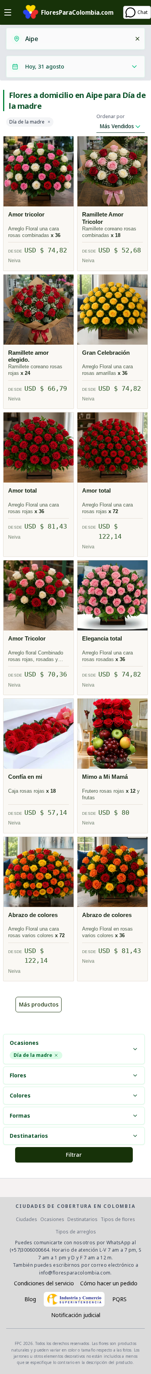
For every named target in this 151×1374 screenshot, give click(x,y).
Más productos (38, 1004)
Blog (30, 1299)
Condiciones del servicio (44, 1283)
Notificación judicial (75, 1315)
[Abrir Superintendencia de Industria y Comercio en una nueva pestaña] (74, 1299)
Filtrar (74, 1154)
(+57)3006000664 (30, 1250)
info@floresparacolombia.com (74, 1272)
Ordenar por (110, 116)
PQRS (119, 1299)
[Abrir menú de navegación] (7, 12)
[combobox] (77, 38)
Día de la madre (27, 122)
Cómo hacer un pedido (108, 1283)
